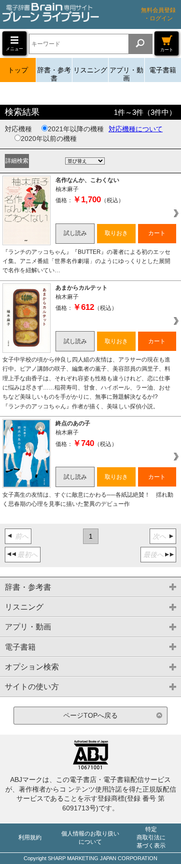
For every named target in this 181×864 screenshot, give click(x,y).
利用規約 (30, 837)
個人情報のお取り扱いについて (90, 837)
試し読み (75, 233)
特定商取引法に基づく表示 (151, 837)
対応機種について (136, 129)
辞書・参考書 (54, 74)
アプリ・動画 (126, 74)
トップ (18, 70)
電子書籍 (162, 70)
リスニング (90, 70)
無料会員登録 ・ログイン (158, 14)
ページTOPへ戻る (90, 715)
